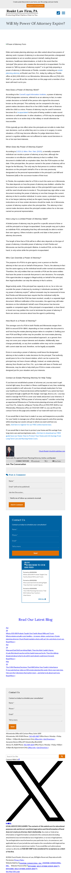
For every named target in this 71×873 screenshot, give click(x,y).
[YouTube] (9, 823)
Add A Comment (17, 505)
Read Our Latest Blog (35, 619)
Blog (27, 562)
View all (41, 599)
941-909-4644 (29, 745)
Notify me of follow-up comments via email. (25, 498)
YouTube (57, 461)
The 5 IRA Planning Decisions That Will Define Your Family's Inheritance (34, 593)
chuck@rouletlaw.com (57, 451)
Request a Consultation (35, 6)
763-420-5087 (34, 736)
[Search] (62, 756)
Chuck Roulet (44, 451)
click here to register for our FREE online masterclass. (31, 425)
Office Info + (38, 739)
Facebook (36, 461)
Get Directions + (49, 739)
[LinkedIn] (7, 823)
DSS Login (16, 872)
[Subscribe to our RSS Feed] (35, 567)
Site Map (9, 872)
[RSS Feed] (10, 823)
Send (35, 553)
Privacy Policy (19, 860)
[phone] (58, 13)
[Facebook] (19, 760)
